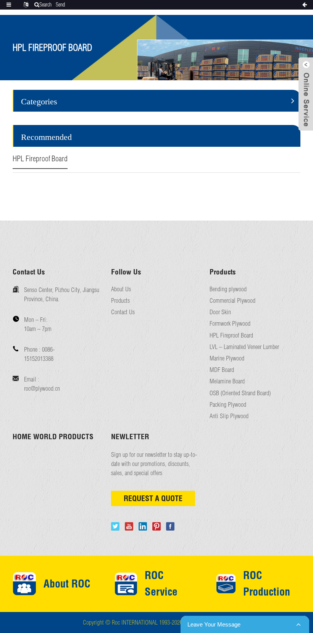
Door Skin (220, 312)
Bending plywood (228, 289)
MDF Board (222, 369)
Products (120, 300)
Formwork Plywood (230, 323)
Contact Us (123, 312)
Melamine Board (227, 381)
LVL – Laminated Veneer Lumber (244, 347)
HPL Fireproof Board (231, 335)
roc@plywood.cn (42, 388)
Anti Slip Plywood (229, 416)
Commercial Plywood (232, 300)
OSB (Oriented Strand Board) (240, 393)
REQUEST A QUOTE (153, 498)
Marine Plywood (227, 358)
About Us (121, 289)
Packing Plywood (228, 404)
